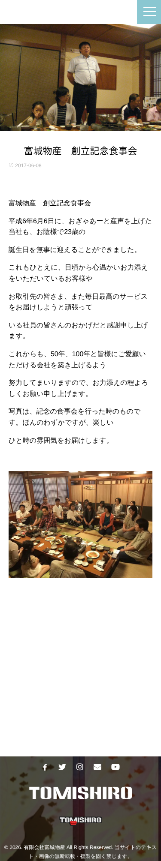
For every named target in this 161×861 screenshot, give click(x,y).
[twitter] (62, 767)
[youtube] (115, 767)
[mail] (97, 767)
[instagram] (79, 767)
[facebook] (44, 767)
